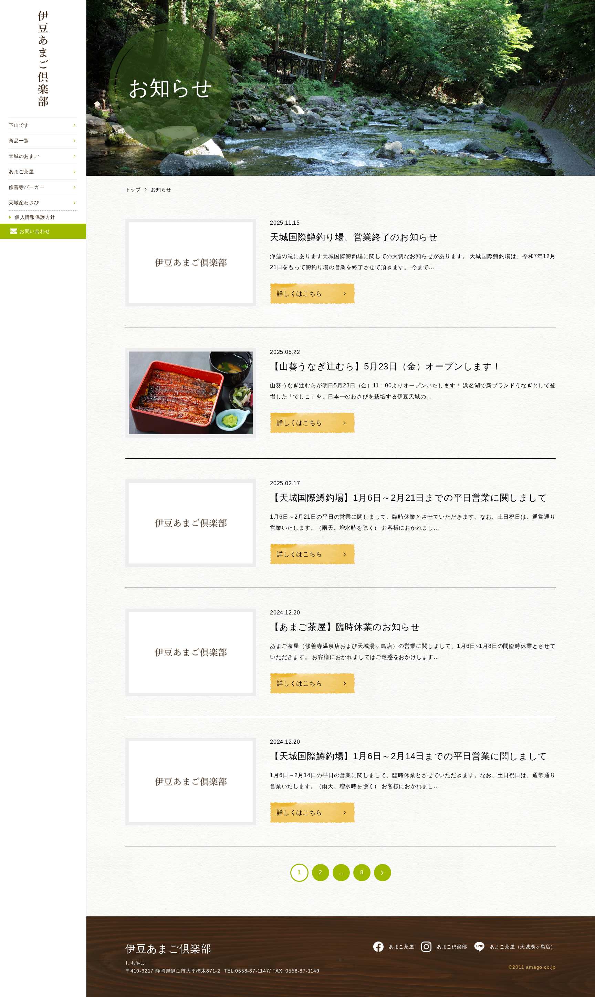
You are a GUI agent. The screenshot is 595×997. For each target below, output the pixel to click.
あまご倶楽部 (452, 946)
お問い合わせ (35, 231)
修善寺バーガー (26, 187)
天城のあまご (24, 156)
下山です (19, 125)
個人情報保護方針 (35, 217)
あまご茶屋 (21, 171)
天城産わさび (24, 202)
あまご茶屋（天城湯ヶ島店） (523, 946)
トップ (132, 189)
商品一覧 (19, 140)
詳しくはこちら (299, 293)
